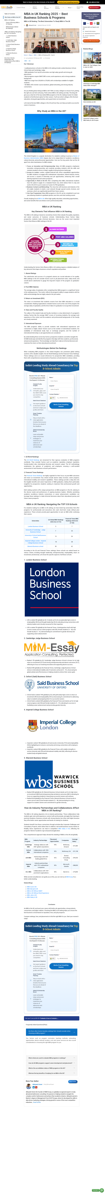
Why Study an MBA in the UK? (13, 17)
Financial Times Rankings (34, 475)
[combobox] (53, 398)
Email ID (52, 386)
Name (51, 377)
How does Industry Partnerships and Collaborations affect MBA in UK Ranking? (12, 60)
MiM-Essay (69, 877)
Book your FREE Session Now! (91, 41)
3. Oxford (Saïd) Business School (13, 45)
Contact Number (54, 394)
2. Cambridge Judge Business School (11, 40)
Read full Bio (37, 1102)
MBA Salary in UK (64, 828)
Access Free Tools (80, 7)
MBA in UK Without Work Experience (38, 893)
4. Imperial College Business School (11, 49)
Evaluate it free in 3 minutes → (49, 1018)
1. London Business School (11, 36)
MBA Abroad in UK (32, 889)
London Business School (35, 526)
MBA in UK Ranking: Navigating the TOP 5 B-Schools (12, 32)
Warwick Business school (35, 546)
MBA (35, 55)
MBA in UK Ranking (9, 20)
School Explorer (35, 7)
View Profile (72, 1081)
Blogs (69, 7)
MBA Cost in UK (32, 887)
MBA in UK (41, 198)
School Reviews (57, 7)
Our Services (46, 7)
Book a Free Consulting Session (68, 2)
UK (29, 60)
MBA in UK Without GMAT (34, 891)
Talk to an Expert (94, 7)
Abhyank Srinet (32, 25)
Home (25, 55)
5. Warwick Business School (11, 53)
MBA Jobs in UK (32, 895)
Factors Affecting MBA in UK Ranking (12, 23)
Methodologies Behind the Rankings (12, 27)
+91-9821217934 (94, 2)
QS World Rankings (33, 460)
